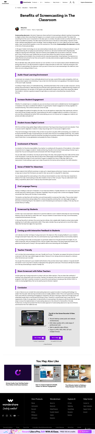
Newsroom (52, 406)
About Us (52, 403)
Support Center (87, 409)
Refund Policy (70, 427)
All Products (34, 418)
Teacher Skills (33, 7)
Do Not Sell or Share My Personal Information (42, 427)
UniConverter (34, 406)
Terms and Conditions (7, 427)
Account (85, 412)
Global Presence (54, 409)
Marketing (70, 406)
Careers (52, 415)
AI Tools (70, 403)
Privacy (17, 427)
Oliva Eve (24, 28)
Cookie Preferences (60, 427)
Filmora (33, 403)
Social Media (71, 409)
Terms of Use (26, 427)
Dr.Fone (33, 412)
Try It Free (37, 338)
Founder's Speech (54, 412)
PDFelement (34, 415)
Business (70, 415)
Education (25, 7)
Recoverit (33, 409)
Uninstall (79, 427)
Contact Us (86, 403)
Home (19, 7)
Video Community (87, 406)
